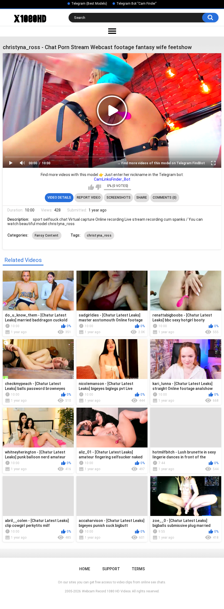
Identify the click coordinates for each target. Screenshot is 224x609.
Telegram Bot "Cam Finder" (136, 3)
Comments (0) (164, 197)
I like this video (91, 187)
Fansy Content (47, 235)
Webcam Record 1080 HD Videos (106, 591)
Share (141, 197)
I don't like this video (98, 187)
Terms (138, 569)
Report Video (89, 197)
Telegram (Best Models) (89, 3)
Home (84, 569)
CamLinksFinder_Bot (112, 179)
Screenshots (119, 197)
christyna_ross (99, 235)
